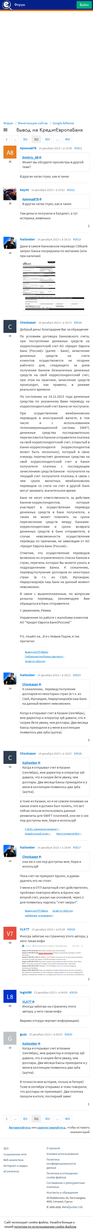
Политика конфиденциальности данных (61, 1163)
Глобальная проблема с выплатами (45, 656)
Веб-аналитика (13, 1160)
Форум (8, 123)
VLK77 (24, 929)
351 (25, 139)
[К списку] (12, 130)
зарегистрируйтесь (51, 1127)
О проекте (53, 1148)
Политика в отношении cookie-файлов (62, 1175)
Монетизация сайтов (33, 123)
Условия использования (62, 1154)
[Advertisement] (46, 22)
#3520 (68, 1034)
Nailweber (27, 239)
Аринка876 (28, 148)
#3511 (78, 148)
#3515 (77, 675)
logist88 (26, 992)
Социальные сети (15, 1154)
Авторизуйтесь (20, 1127)
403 (67, 139)
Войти (84, 4)
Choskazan (28, 322)
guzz (23, 1034)
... (15, 139)
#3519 (73, 992)
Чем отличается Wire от (69, 833)
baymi (24, 190)
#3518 (71, 929)
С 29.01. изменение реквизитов (43, 829)
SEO (5, 1148)
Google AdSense (63, 123)
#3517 (77, 847)
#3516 (78, 753)
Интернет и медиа (15, 1166)
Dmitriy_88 (30, 157)
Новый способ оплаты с (38, 833)
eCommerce (11, 1171)
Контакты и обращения (62, 1192)
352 (36, 139)
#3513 (77, 239)
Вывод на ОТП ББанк (36, 651)
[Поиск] (71, 6)
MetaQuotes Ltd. (72, 1207)
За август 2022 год (35, 661)
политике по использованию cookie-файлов (45, 1226)
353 (47, 139)
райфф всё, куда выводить (40, 915)
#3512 (71, 190)
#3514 (78, 322)
